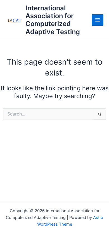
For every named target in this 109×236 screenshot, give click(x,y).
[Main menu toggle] (97, 20)
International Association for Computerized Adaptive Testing (52, 20)
